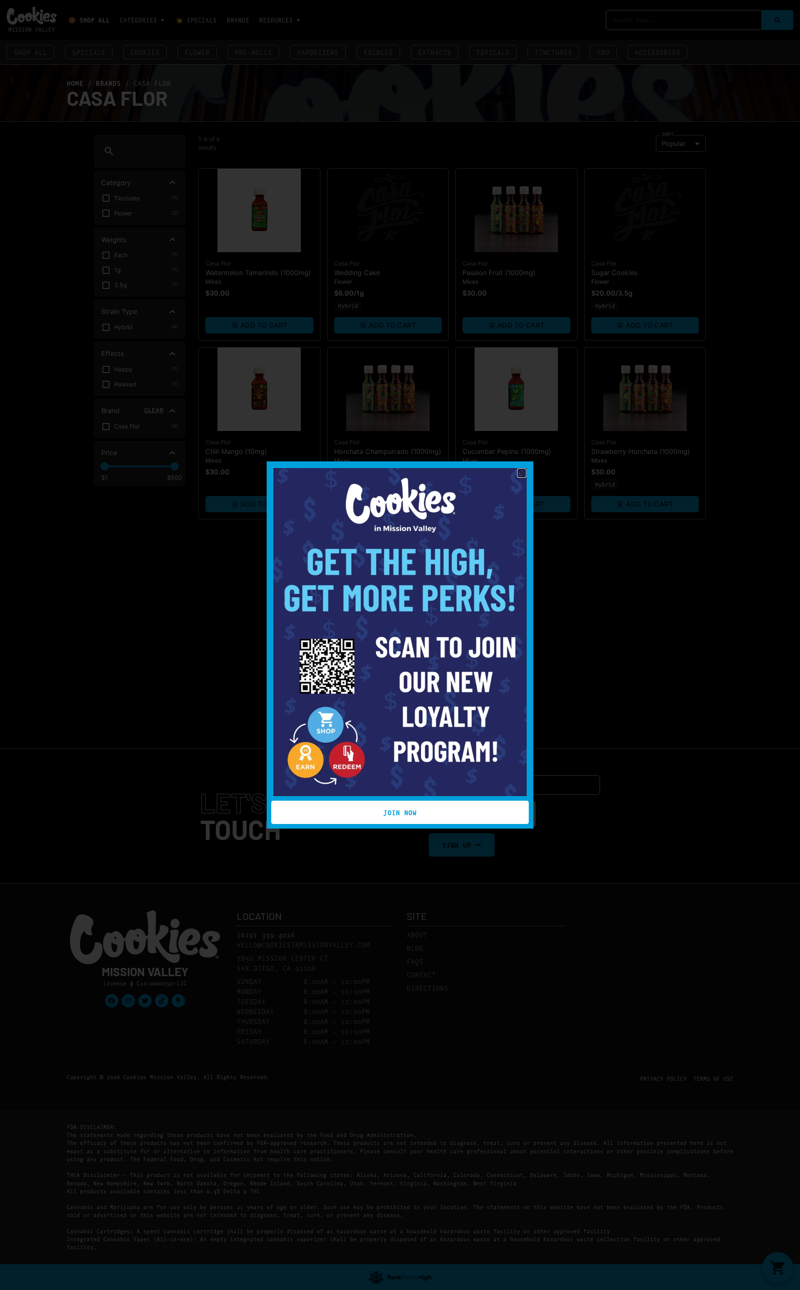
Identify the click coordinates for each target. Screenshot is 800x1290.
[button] (521, 473)
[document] (400, 645)
